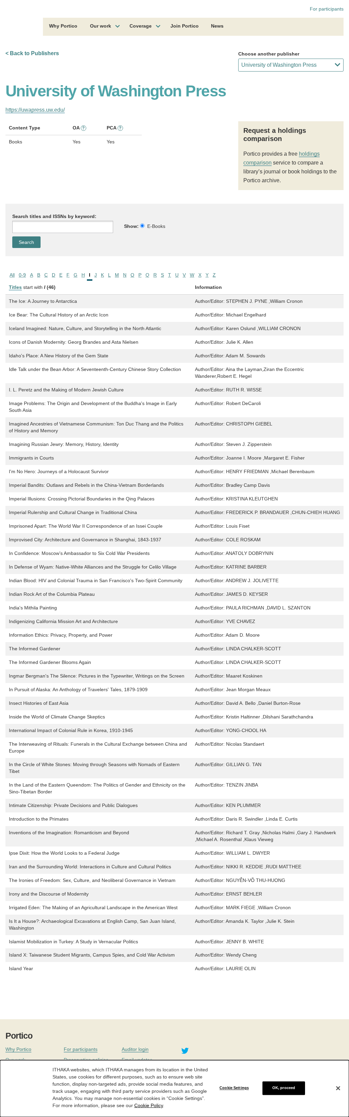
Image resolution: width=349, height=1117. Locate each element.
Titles (15, 287)
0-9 (22, 275)
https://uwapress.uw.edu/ (35, 110)
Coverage (141, 26)
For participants (327, 9)
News (217, 26)
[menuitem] (63, 27)
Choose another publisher (268, 54)
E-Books (156, 226)
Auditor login (135, 1049)
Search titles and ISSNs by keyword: (54, 216)
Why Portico (63, 26)
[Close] (338, 1088)
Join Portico (184, 26)
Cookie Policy (148, 1105)
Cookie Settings (234, 1088)
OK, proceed (283, 1088)
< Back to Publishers (32, 53)
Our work (100, 26)
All (12, 275)
